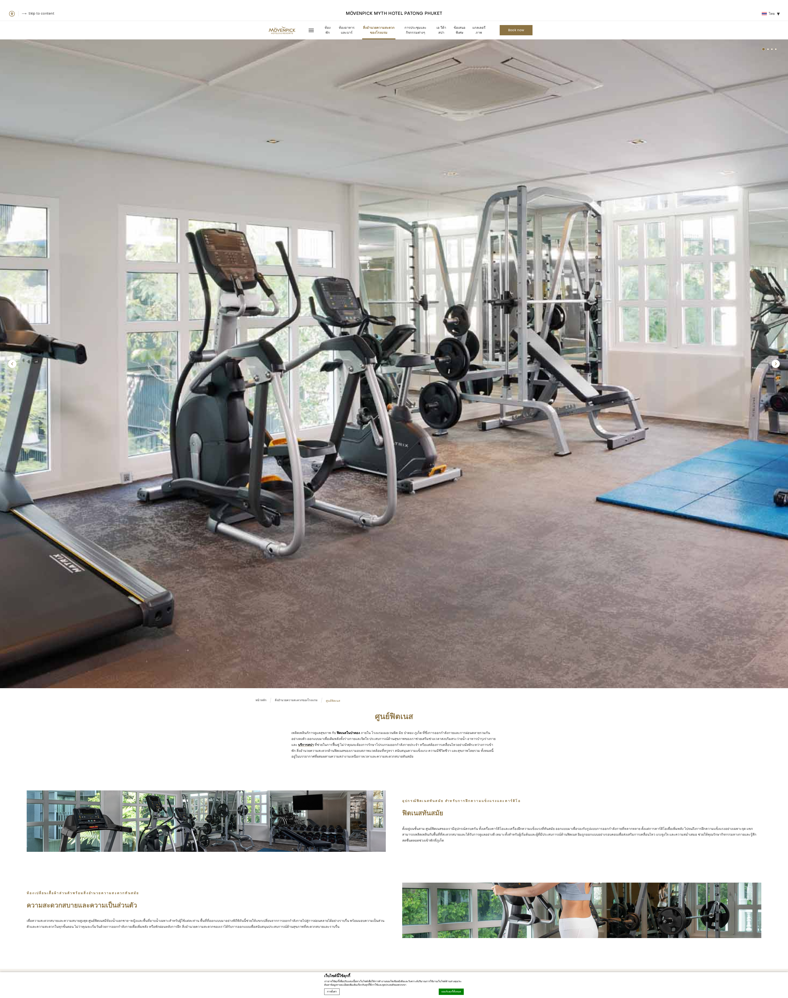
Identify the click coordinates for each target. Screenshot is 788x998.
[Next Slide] (776, 364)
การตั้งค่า (332, 991)
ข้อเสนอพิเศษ (459, 30)
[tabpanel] (394, 363)
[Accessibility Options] (13, 13)
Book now (516, 30)
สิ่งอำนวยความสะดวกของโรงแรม (379, 30)
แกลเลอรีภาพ (478, 30)
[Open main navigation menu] (311, 30)
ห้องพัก (328, 30)
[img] (282, 30)
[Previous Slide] (12, 364)
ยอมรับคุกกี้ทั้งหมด (451, 991)
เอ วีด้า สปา (441, 30)
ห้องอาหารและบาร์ (347, 30)
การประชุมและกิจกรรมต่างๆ (415, 30)
